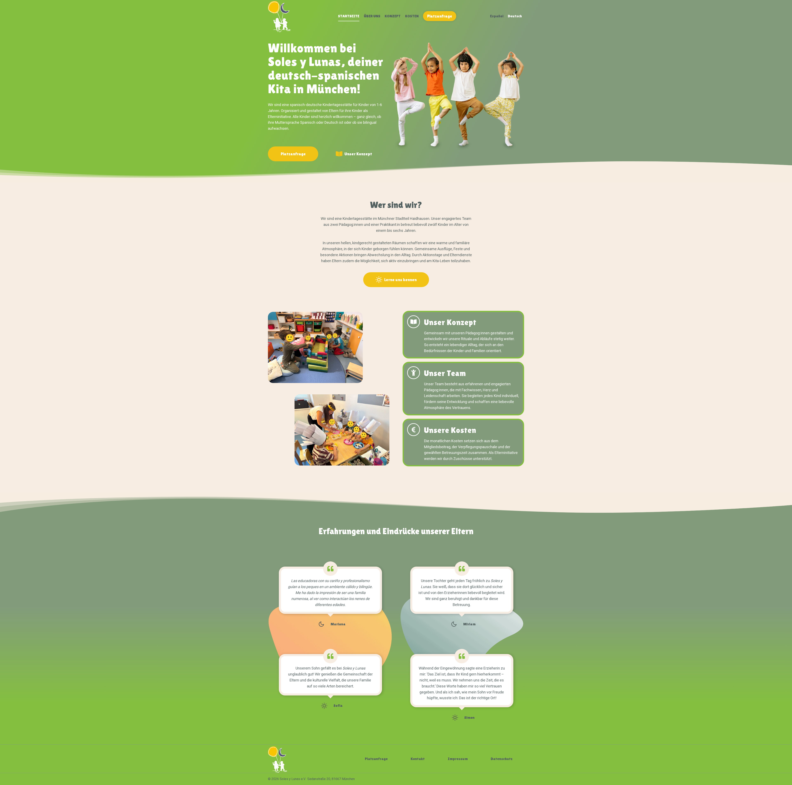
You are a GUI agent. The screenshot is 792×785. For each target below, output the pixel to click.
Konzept (393, 16)
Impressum (458, 759)
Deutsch (515, 16)
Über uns (372, 16)
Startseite (348, 16)
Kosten (412, 16)
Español (496, 16)
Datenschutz (502, 759)
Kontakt (418, 759)
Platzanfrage (439, 16)
